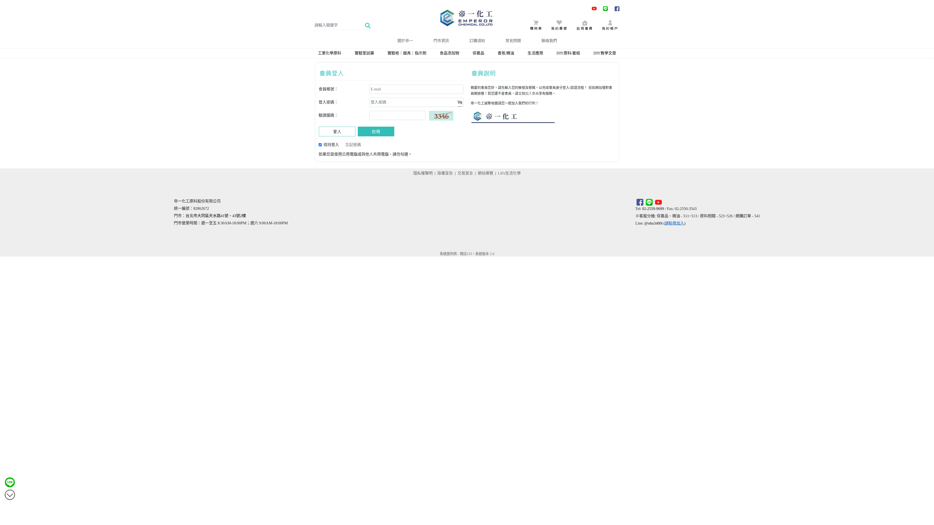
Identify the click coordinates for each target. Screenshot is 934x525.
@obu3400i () (664, 223)
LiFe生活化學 (509, 173)
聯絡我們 (549, 41)
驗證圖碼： (328, 115)
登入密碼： (328, 102)
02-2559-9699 (653, 209)
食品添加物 (449, 53)
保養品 (478, 53)
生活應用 (535, 53)
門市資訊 (441, 41)
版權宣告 (445, 173)
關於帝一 (405, 41)
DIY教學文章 (604, 53)
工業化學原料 (329, 53)
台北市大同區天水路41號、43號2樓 (216, 216)
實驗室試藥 (364, 53)
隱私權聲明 (423, 173)
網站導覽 (485, 173)
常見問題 (513, 41)
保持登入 (331, 145)
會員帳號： (328, 89)
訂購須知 (477, 41)
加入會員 (532, 93)
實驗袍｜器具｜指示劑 (406, 53)
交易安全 (465, 173)
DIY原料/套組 (568, 53)
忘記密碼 (353, 145)
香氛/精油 (506, 53)
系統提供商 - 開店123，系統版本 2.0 (467, 254)
